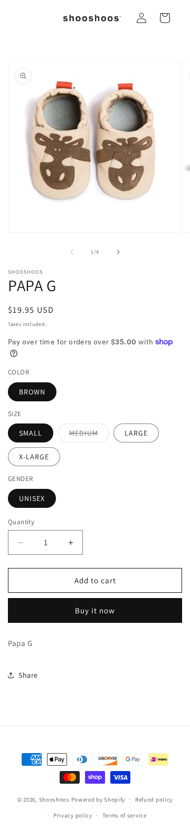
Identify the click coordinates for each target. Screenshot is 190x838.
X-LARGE (34, 456)
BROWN (32, 392)
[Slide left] (71, 252)
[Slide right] (118, 252)
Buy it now (95, 610)
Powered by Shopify (98, 799)
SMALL (30, 433)
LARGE (136, 433)
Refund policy (154, 799)
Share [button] (28, 675)
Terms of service (124, 815)
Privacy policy (72, 815)
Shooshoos (54, 799)
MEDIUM (89, 435)
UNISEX (32, 498)
